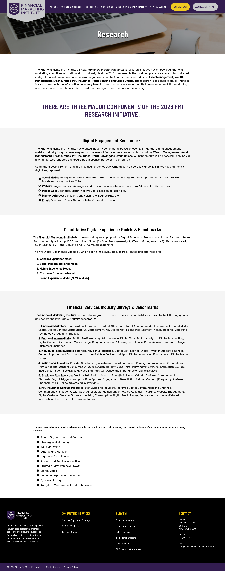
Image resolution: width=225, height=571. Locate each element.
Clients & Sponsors (72, 6)
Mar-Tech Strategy (69, 531)
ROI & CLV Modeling (70, 526)
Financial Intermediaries (127, 526)
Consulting (107, 6)
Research (91, 6)
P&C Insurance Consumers (128, 549)
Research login (180, 6)
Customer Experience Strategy (75, 520)
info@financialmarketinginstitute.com (196, 546)
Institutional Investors (126, 537)
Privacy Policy (71, 566)
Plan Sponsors (122, 543)
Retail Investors (123, 531)
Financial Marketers (125, 520)
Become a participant (205, 6)
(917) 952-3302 (185, 537)
